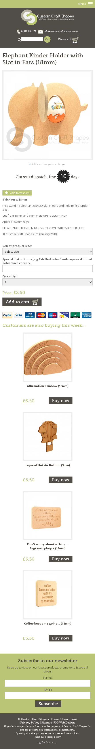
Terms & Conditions (64, 719)
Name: (47, 678)
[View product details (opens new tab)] (47, 357)
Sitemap (46, 722)
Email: (48, 690)
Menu (82, 4)
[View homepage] (47, 16)
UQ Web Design (64, 722)
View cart (65, 39)
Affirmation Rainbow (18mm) (47, 386)
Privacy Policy (29, 722)
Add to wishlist (19, 193)
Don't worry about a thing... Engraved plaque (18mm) (47, 546)
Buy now (60, 400)
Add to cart (17, 301)
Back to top (49, 742)
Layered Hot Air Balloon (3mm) (47, 465)
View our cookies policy (47, 737)
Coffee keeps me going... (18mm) (47, 623)
